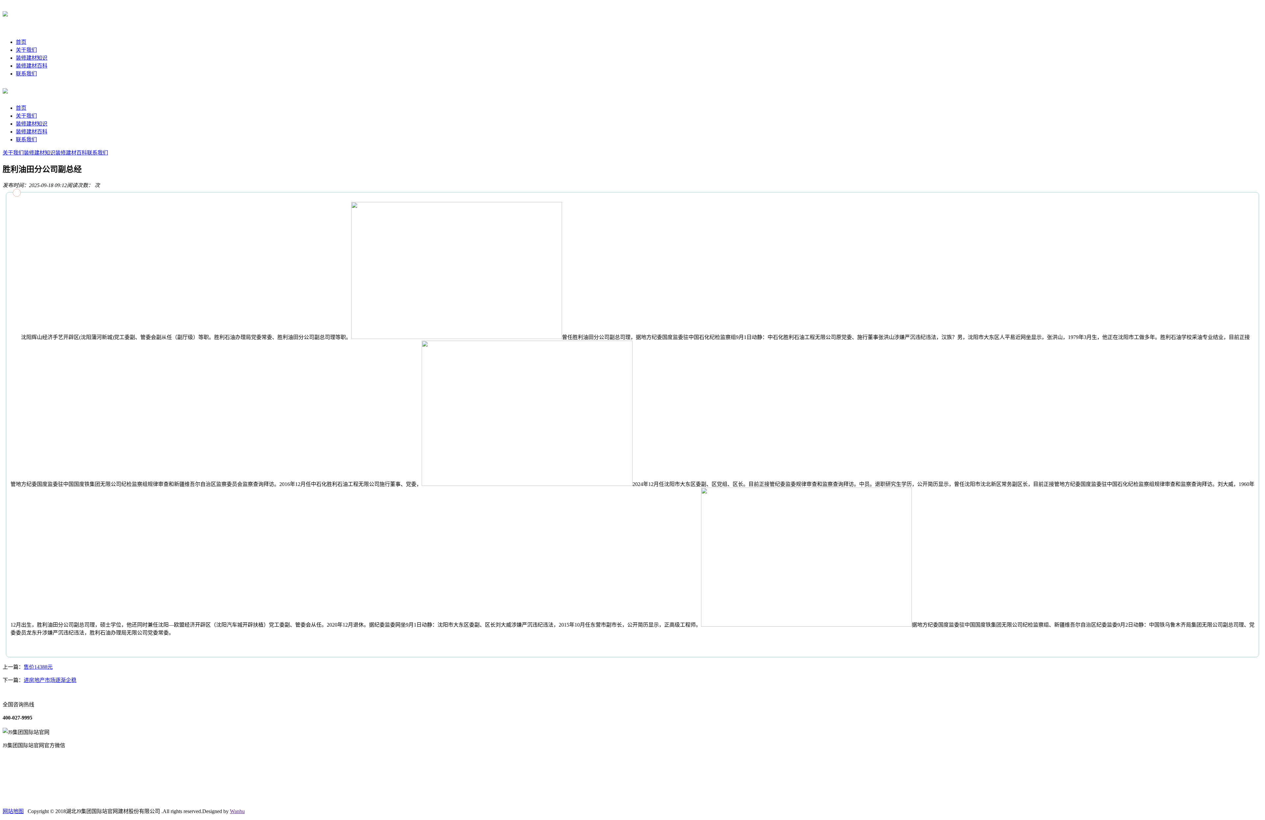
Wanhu (237, 811)
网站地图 (13, 811)
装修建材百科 (31, 66)
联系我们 (26, 73)
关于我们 (26, 50)
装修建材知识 (31, 58)
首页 (21, 42)
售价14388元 (38, 667)
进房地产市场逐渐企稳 (50, 680)
